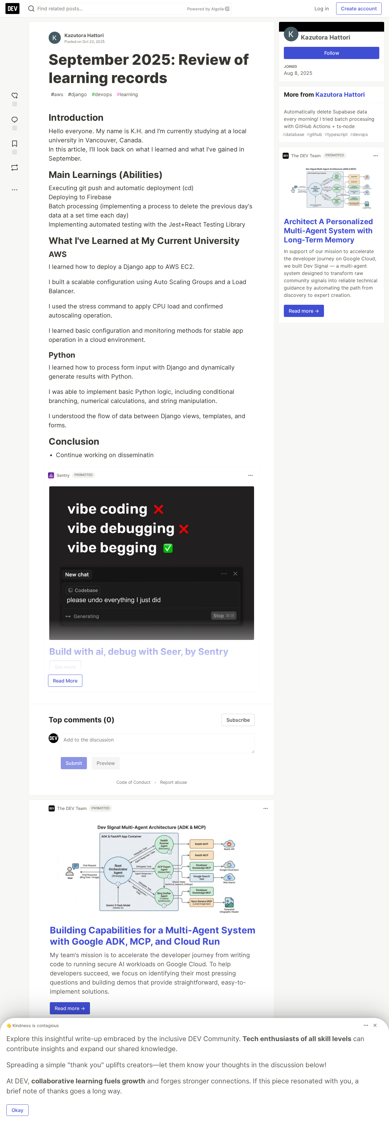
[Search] (31, 8)
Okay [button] (17, 1110)
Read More (65, 681)
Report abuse (173, 782)
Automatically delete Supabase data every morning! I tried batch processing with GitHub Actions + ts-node (328, 123)
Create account (359, 8)
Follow (331, 53)
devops (102, 94)
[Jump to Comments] (14, 122)
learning (127, 94)
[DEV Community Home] (12, 8)
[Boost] (14, 167)
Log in (322, 8)
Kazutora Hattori (84, 35)
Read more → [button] (70, 1008)
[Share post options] (15, 190)
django (77, 94)
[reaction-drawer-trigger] (14, 98)
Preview (106, 763)
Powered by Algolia (206, 8)
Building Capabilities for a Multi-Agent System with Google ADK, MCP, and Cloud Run (152, 936)
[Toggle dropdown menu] (250, 475)
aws (57, 94)
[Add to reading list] (14, 146)
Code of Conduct (133, 782)
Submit (74, 763)
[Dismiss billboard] (375, 1025)
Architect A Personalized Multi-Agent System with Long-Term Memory (328, 230)
